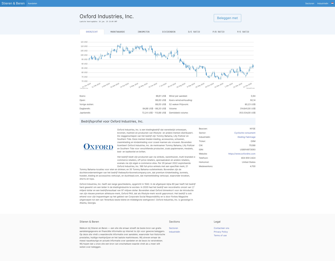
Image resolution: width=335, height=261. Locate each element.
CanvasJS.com (250, 88)
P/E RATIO (243, 32)
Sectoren (309, 3)
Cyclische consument (244, 132)
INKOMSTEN (143, 32)
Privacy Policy (221, 231)
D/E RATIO (194, 32)
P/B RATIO (218, 32)
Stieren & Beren (13, 3)
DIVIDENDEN (168, 32)
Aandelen (32, 3)
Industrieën (322, 3)
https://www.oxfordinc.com (241, 153)
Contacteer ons (221, 228)
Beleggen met (227, 18)
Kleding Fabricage (246, 137)
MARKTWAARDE (118, 32)
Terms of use (220, 235)
